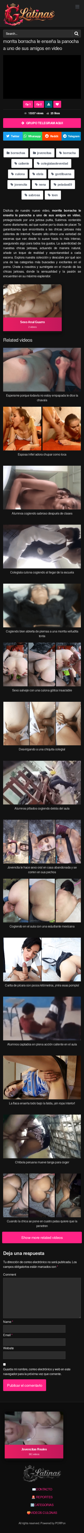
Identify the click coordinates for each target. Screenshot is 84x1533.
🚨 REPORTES (42, 1497)
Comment (9, 1274)
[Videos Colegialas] (29, 15)
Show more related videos (42, 1237)
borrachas (17, 153)
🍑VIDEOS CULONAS (42, 1512)
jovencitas (43, 153)
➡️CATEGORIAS (42, 1505)
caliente (23, 163)
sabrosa (34, 195)
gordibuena (62, 174)
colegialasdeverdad (54, 163)
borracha (69, 153)
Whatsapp (34, 136)
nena (42, 184)
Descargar (49, 104)
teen (54, 195)
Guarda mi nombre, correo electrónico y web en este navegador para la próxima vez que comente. (36, 1371)
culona (19, 174)
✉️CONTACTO (42, 1489)
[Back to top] (77, 1524)
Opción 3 (39, 104)
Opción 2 (28, 104)
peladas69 (64, 184)
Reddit (54, 136)
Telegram (73, 136)
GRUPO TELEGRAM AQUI (44, 123)
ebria (39, 174)
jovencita (20, 184)
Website (8, 1348)
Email (8, 1335)
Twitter (15, 136)
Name (8, 1321)
